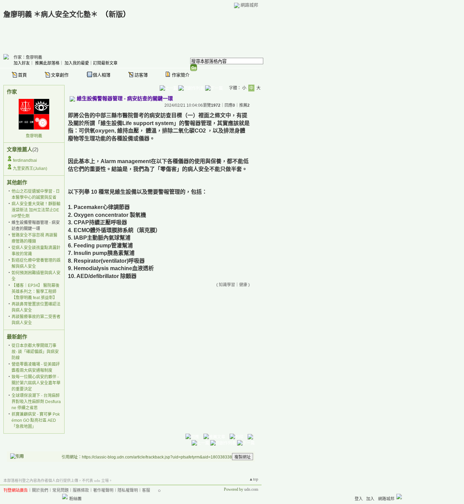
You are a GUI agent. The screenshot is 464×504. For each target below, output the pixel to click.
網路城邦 (249, 4)
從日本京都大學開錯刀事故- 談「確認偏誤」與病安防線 (35, 351)
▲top (253, 479)
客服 (146, 490)
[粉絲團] (65, 496)
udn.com (251, 489)
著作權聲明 (103, 490)
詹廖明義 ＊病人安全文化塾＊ (50, 14)
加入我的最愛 (77, 63)
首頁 (22, 74)
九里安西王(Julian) (30, 168)
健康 (243, 284)
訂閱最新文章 (105, 63)
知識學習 (227, 284)
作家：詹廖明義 (28, 57)
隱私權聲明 (128, 490)
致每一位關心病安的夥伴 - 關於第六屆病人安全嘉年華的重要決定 (36, 383)
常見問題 (60, 490)
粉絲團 (75, 499)
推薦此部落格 (47, 63)
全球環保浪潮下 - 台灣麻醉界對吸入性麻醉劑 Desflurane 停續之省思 (36, 401)
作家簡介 (181, 74)
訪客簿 (141, 74)
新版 (116, 14)
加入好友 (22, 63)
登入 (359, 499)
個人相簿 (101, 74)
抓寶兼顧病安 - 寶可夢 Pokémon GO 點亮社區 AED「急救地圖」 (36, 420)
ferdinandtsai (25, 160)
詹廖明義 (34, 136)
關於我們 (40, 490)
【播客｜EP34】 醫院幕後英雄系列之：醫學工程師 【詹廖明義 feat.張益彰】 (35, 291)
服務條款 (81, 490)
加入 (370, 499)
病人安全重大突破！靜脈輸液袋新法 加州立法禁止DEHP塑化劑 (36, 210)
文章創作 (60, 74)
